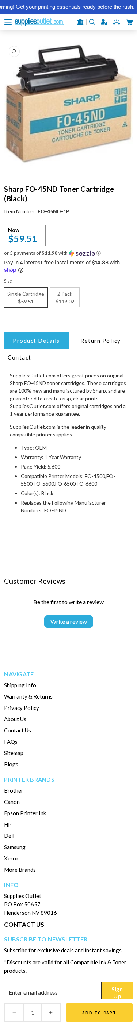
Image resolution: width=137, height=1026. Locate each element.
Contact (19, 357)
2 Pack (65, 297)
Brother (13, 790)
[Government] (80, 22)
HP (8, 824)
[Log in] (104, 22)
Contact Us (17, 730)
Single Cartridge (25, 297)
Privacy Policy (21, 707)
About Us (15, 719)
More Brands (20, 869)
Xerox (11, 858)
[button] (8, 22)
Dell (9, 835)
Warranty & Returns (28, 696)
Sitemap (13, 753)
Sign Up (117, 992)
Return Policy (100, 340)
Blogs (11, 764)
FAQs (11, 741)
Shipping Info (20, 685)
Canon (12, 801)
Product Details (36, 340)
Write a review (68, 621)
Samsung (15, 847)
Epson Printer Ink (25, 813)
